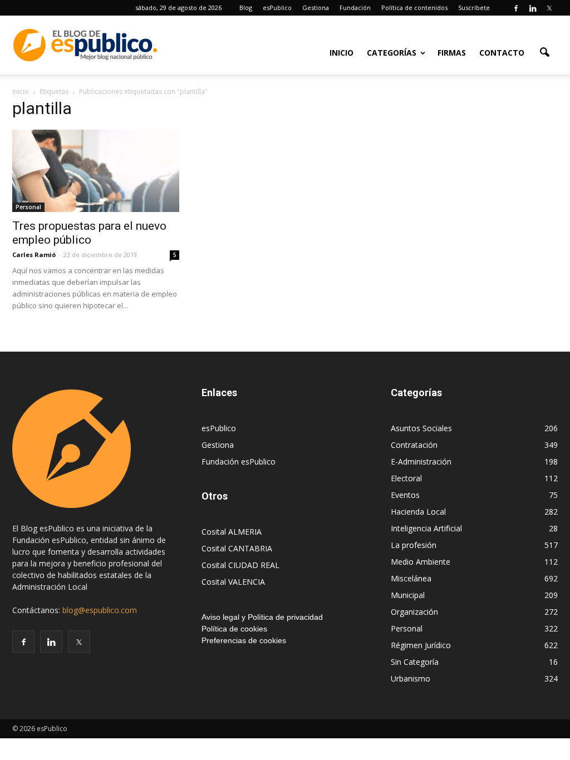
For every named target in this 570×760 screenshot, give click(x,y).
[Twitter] (549, 7)
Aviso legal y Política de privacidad (262, 617)
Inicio (341, 52)
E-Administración (421, 461)
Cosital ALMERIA (232, 531)
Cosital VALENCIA (233, 581)
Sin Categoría (415, 662)
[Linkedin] (532, 7)
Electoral (406, 478)
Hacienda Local (418, 511)
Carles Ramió (34, 254)
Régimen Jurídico (421, 645)
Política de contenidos (414, 7)
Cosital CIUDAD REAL (240, 565)
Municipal (408, 595)
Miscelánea (411, 578)
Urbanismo (410, 678)
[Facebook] (516, 7)
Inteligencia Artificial (426, 528)
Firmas (452, 52)
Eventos (405, 495)
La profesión (413, 545)
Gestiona (315, 7)
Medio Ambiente (420, 561)
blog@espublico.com (99, 610)
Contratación (414, 445)
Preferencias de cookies (244, 640)
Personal (28, 207)
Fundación (355, 7)
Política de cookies (234, 628)
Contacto (501, 52)
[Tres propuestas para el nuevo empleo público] (95, 171)
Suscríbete (474, 7)
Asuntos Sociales (421, 428)
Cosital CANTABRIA (237, 548)
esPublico (277, 7)
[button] (544, 51)
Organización (414, 611)
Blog (245, 7)
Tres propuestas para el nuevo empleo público (89, 232)
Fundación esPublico (239, 461)
